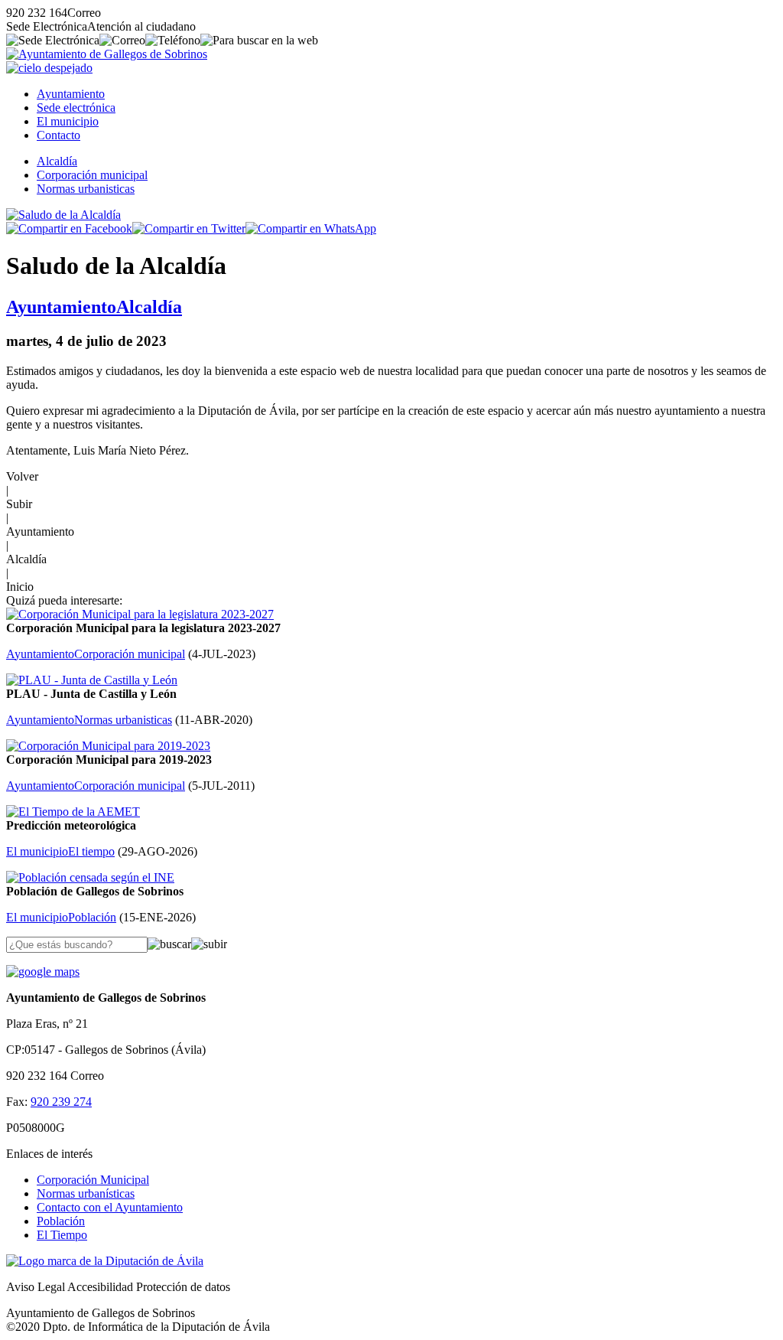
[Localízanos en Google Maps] (43, 971)
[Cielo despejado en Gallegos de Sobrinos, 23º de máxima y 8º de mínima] (49, 67)
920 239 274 (61, 1101)
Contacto (58, 135)
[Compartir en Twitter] (188, 228)
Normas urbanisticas (86, 188)
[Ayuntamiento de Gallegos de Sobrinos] (106, 53)
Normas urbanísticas (86, 1193)
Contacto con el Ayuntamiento (110, 1207)
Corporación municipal (92, 174)
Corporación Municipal (93, 1179)
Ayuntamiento (71, 93)
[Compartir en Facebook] (69, 228)
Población (61, 1221)
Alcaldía (57, 161)
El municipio (68, 121)
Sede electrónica (76, 107)
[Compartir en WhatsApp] (310, 228)
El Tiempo (62, 1234)
